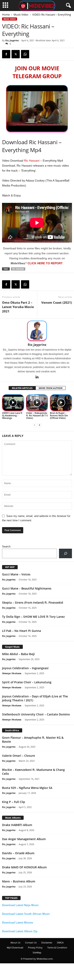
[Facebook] (6, 54)
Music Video (21, 14)
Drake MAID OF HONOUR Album (24, 867)
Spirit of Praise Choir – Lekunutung (26, 682)
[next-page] (39, 425)
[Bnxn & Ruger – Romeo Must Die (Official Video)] (61, 402)
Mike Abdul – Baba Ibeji (18, 654)
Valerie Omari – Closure (18, 756)
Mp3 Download (15, 947)
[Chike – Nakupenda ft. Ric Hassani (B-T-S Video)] (37, 402)
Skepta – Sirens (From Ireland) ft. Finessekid (32, 602)
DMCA (60, 942)
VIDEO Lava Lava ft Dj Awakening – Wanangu (12, 415)
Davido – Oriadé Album (18, 853)
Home (6, 14)
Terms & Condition (57, 947)
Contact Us (31, 942)
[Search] (65, 553)
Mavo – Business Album (18, 881)
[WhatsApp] (25, 54)
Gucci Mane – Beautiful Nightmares (26, 588)
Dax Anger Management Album (24, 839)
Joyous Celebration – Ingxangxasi (25, 668)
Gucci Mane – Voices (16, 574)
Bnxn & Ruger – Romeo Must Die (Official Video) (59, 415)
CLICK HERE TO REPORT (45, 263)
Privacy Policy (35, 947)
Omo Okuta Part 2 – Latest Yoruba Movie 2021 (18, 306)
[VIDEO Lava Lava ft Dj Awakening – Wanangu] (13, 402)
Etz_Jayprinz (12, 40)
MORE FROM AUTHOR (50, 388)
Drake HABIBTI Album (17, 825)
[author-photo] (37, 331)
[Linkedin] (37, 377)
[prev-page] (34, 425)
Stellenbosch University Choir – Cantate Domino (36, 714)
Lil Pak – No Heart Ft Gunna (21, 631)
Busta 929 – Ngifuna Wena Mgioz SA (27, 788)
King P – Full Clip (13, 802)
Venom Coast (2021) (56, 302)
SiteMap (37, 952)
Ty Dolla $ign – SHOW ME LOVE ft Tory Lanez (33, 617)
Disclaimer (46, 942)
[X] (16, 54)
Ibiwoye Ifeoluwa (11, 673)
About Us (15, 942)
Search (6, 546)
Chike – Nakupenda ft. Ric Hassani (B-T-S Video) (37, 415)
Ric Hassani (31, 160)
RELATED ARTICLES (22, 388)
